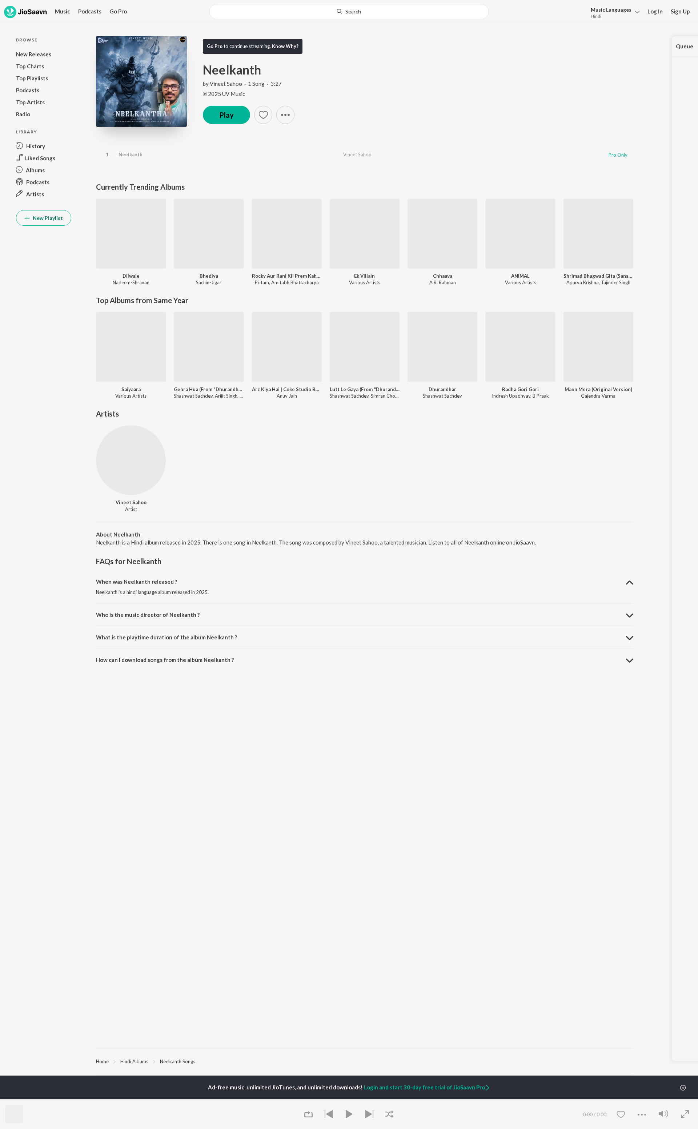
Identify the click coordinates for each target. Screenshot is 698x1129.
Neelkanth (131, 154)
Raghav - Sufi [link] (473, 1099)
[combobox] (349, 11)
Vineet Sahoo (226, 83)
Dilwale (131, 276)
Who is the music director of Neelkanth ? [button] (148, 614)
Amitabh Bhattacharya (295, 282)
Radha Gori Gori (520, 389)
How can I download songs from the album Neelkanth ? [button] (165, 659)
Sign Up (680, 11)
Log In (655, 11)
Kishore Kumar (111, 1099)
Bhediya (209, 276)
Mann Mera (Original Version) (598, 389)
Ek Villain (364, 276)
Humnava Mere (294, 1099)
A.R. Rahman (442, 282)
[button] (613, 12)
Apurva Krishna (582, 282)
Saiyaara (131, 389)
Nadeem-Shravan (131, 282)
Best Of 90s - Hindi (389, 1099)
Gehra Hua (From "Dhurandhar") (209, 389)
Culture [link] (558, 1099)
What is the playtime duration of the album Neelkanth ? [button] (166, 637)
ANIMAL (520, 276)
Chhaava (442, 276)
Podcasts (89, 11)
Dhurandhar (442, 389)
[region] (364, 1061)
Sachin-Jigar (208, 282)
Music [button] (62, 11)
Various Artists (364, 282)
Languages (611, 10)
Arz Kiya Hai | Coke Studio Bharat (287, 389)
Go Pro (118, 11)
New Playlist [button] (47, 218)
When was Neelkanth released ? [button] (136, 581)
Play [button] (226, 115)
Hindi (596, 16)
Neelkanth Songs (177, 1061)
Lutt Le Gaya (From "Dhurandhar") (365, 389)
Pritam (262, 282)
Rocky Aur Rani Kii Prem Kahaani (287, 276)
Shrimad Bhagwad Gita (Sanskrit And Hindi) (598, 276)
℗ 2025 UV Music (224, 94)
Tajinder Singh (615, 282)
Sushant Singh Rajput (209, 1099)
